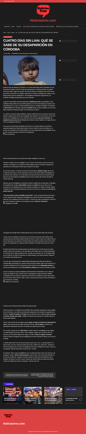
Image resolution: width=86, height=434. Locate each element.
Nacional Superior (9, 391)
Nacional (19, 26)
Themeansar (55, 431)
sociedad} (74, 389)
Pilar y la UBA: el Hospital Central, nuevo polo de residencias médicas (38, 26)
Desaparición (26, 53)
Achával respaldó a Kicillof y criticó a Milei (30, 400)
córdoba (20, 53)
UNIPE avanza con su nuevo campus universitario (67, 26)
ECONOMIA (28, 389)
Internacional (7, 26)
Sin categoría (17, 391)
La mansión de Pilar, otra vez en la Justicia (72, 400)
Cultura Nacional (9, 389)
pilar (33, 389)
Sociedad (35, 53)
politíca (37, 389)
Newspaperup (46, 431)
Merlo (13, 26)
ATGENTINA (15, 53)
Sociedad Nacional (8, 36)
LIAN (31, 53)
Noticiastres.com (43, 20)
